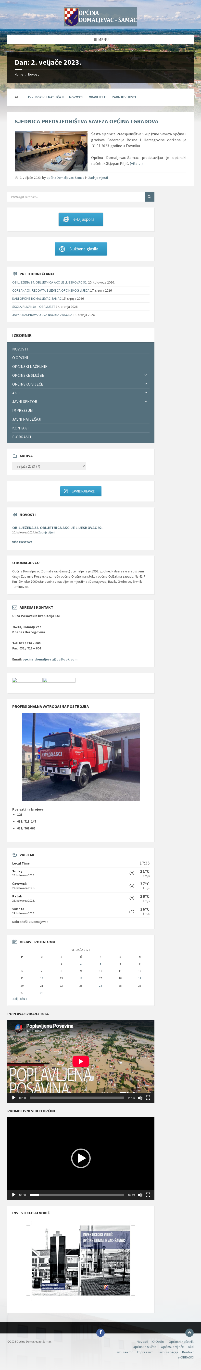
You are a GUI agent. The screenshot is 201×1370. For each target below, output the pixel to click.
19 (139, 978)
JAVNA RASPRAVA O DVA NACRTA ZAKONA (42, 314)
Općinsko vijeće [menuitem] (27, 384)
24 (100, 985)
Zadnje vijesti (124, 97)
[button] (81, 1158)
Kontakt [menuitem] (20, 428)
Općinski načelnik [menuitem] (30, 366)
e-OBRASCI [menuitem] (21, 436)
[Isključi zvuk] (140, 1097)
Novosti (33, 74)
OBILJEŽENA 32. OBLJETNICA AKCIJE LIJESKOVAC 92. (57, 527)
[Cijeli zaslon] (148, 1097)
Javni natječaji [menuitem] (26, 419)
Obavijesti (98, 97)
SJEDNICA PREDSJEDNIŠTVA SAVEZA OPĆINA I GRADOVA (91, 121)
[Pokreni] (13, 1097)
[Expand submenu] (146, 375)
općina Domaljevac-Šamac (65, 177)
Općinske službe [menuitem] (28, 375)
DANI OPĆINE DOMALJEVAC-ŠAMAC (37, 298)
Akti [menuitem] (16, 392)
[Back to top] (189, 1333)
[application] (80, 1061)
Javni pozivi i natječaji (45, 97)
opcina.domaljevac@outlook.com (50, 659)
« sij (15, 998)
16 (80, 978)
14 (41, 978)
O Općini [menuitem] (20, 357)
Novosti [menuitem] (20, 349)
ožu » (23, 998)
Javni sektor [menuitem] (24, 401)
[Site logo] (100, 25)
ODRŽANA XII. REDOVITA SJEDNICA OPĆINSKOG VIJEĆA (50, 290)
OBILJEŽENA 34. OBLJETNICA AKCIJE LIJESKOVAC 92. (49, 282)
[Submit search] (149, 197)
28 (41, 993)
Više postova (22, 542)
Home (19, 74)
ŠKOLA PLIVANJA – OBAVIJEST (33, 306)
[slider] (77, 1195)
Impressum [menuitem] (22, 410)
